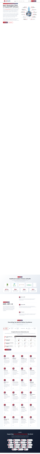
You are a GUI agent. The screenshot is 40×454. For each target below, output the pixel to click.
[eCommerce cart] (29, 1)
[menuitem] (15, 1)
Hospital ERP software (8, 9)
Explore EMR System (8, 349)
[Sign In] (30, 1)
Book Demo (5, 22)
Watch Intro (11, 22)
